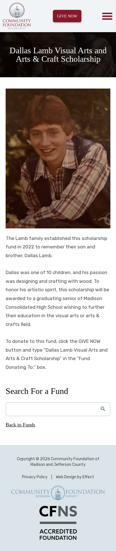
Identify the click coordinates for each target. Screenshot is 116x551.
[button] (107, 16)
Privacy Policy (35, 477)
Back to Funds (20, 424)
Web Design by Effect (75, 477)
